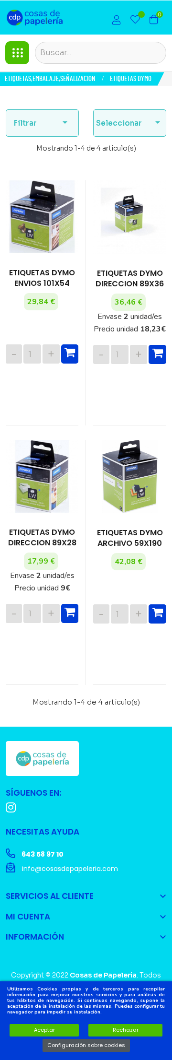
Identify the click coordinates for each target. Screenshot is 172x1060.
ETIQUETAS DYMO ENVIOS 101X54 (42, 278)
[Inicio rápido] (116, 21)
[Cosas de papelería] (42, 758)
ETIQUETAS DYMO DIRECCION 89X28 (42, 537)
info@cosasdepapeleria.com (69, 868)
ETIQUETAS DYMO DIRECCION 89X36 (130, 278)
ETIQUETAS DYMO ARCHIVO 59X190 (130, 538)
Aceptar (44, 1030)
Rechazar (126, 1030)
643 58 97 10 (42, 854)
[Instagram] (11, 807)
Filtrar (42, 122)
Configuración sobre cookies (86, 1045)
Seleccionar (129, 122)
